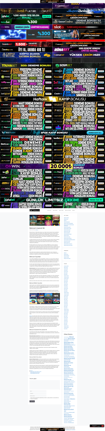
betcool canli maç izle (67, 344)
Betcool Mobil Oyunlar (67, 228)
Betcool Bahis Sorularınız (68, 243)
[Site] (26, 71)
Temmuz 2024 (66, 277)
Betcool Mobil (66, 382)
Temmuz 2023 (66, 293)
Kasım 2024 (66, 271)
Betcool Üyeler (66, 235)
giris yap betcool (66, 420)
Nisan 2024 (66, 281)
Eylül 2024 (65, 274)
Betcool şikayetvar (68, 416)
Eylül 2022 (65, 307)
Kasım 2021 (66, 321)
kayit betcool (65, 421)
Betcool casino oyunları (69, 352)
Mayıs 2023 (66, 296)
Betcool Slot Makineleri (71, 395)
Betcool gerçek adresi (69, 358)
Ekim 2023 (65, 289)
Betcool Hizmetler (67, 232)
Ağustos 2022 (66, 309)
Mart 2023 (65, 299)
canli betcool (65, 418)
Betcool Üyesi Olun (67, 236)
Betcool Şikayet (55, 210)
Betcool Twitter (61, 210)
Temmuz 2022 (66, 310)
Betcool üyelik (72, 412)
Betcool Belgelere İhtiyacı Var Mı (34, 373)
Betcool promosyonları (68, 393)
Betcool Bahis (66, 339)
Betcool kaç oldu (67, 379)
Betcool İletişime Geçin (67, 234)
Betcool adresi (71, 338)
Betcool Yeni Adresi (68, 210)
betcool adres (66, 338)
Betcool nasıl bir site (68, 386)
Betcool (73, 210)
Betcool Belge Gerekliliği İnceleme (69, 239)
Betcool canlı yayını (66, 351)
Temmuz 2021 (66, 327)
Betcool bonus (67, 343)
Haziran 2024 (66, 278)
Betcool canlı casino (68, 347)
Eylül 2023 (65, 291)
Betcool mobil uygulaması (68, 383)
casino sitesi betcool (71, 418)
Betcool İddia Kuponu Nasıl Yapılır (35, 372)
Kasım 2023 (66, 288)
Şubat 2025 (66, 268)
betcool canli (72, 343)
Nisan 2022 (66, 314)
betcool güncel (66, 366)
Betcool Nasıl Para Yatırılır (68, 245)
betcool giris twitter (67, 359)
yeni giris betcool (71, 422)
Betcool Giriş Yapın (67, 231)
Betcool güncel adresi (68, 368)
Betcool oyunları (39, 371)
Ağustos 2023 (66, 292)
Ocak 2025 (66, 270)
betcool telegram (67, 398)
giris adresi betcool (66, 419)
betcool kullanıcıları (66, 380)
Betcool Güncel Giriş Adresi (68, 371)
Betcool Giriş (49, 210)
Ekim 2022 (65, 306)
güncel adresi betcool (71, 420)
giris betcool (71, 419)
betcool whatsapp (66, 405)
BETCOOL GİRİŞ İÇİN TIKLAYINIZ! (52, 40)
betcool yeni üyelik (66, 412)
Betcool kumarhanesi (71, 380)
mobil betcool (69, 421)
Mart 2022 (65, 316)
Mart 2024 (65, 282)
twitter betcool (66, 422)
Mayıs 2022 (66, 313)
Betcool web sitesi (67, 404)
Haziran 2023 (66, 295)
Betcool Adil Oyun (67, 242)
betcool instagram (66, 376)
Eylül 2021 (65, 324)
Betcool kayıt (66, 378)
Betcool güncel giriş (69, 370)
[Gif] (52, 99)
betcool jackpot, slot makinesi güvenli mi (68, 377)
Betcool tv (72, 398)
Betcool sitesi (71, 394)
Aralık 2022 (66, 303)
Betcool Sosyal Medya (67, 396)
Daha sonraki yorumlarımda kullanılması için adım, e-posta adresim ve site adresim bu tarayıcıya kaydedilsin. (44, 398)
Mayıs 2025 (66, 267)
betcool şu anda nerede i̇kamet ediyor (68, 417)
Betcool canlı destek (68, 349)
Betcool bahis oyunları (33, 371)
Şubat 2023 (66, 300)
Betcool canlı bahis (68, 346)
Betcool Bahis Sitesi (68, 342)
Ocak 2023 (66, 302)
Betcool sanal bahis (66, 394)
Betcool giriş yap (67, 365)
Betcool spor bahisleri (67, 397)
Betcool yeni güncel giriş (69, 410)
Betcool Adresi (66, 217)
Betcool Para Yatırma (68, 388)
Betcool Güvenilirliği (67, 227)
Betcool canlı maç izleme (69, 350)
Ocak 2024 (66, 285)
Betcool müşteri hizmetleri (68, 384)
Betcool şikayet (67, 414)
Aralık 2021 (66, 320)
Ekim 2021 (65, 323)
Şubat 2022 (66, 317)
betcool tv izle (66, 402)
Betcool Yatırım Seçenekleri (68, 223)
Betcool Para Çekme (67, 389)
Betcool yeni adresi (67, 406)
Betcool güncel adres (67, 367)
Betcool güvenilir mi (68, 372)
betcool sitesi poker (66, 395)
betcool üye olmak (66, 413)
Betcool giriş (67, 361)
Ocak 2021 (65, 328)
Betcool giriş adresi (68, 362)
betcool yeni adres (72, 405)
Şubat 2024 (66, 284)
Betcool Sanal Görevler (67, 238)
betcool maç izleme (67, 381)
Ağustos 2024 (66, 275)
